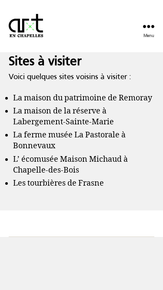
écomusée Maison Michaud (71, 159)
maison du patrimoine (65, 98)
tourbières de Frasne (65, 183)
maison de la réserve (62, 111)
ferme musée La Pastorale (72, 135)
